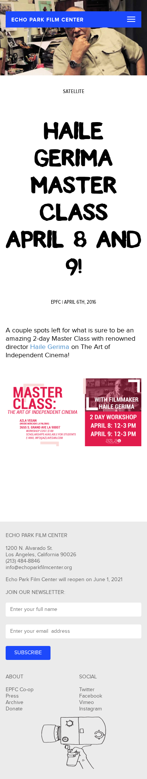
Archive (14, 702)
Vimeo (86, 702)
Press (12, 696)
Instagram (90, 709)
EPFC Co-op (20, 690)
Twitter (87, 690)
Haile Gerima (49, 347)
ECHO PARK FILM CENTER (47, 20)
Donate (14, 709)
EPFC (56, 302)
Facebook (90, 696)
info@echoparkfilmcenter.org (39, 568)
